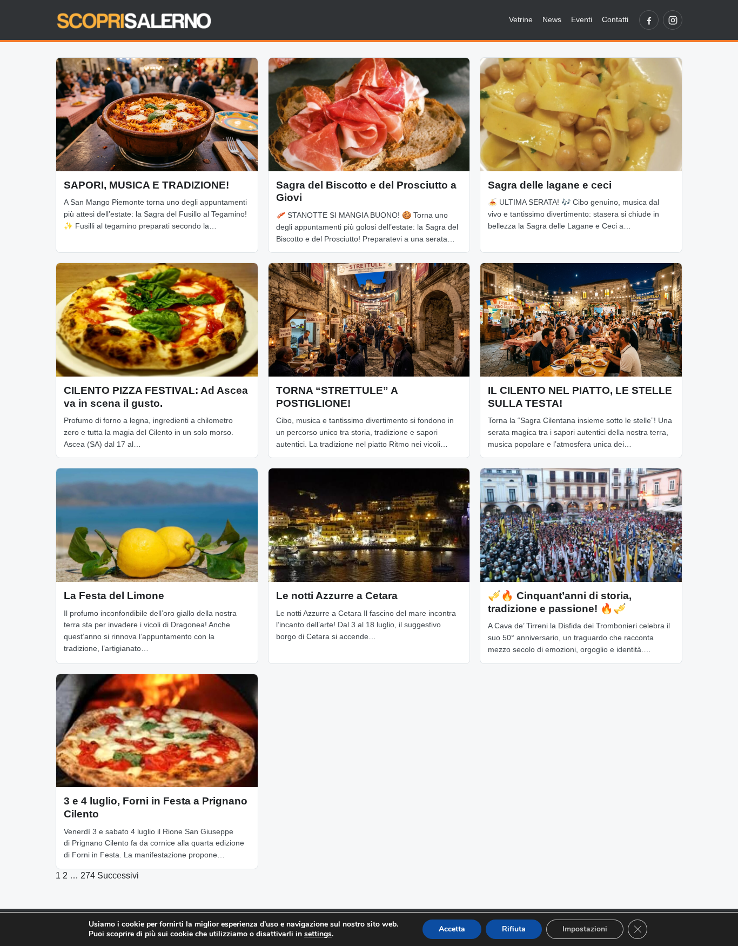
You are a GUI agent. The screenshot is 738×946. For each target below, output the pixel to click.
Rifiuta (514, 929)
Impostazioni (584, 929)
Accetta (452, 929)
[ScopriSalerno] (134, 20)
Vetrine (521, 19)
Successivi (118, 875)
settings (318, 934)
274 (87, 875)
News (551, 19)
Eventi (581, 19)
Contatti (615, 19)
